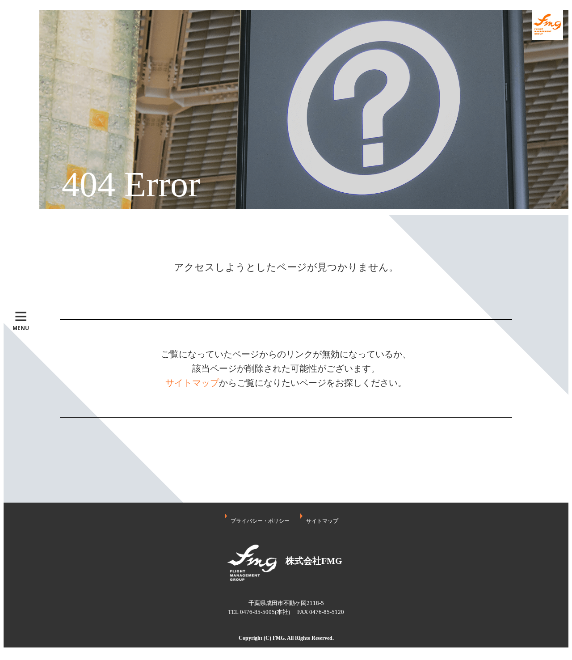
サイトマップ (192, 383)
